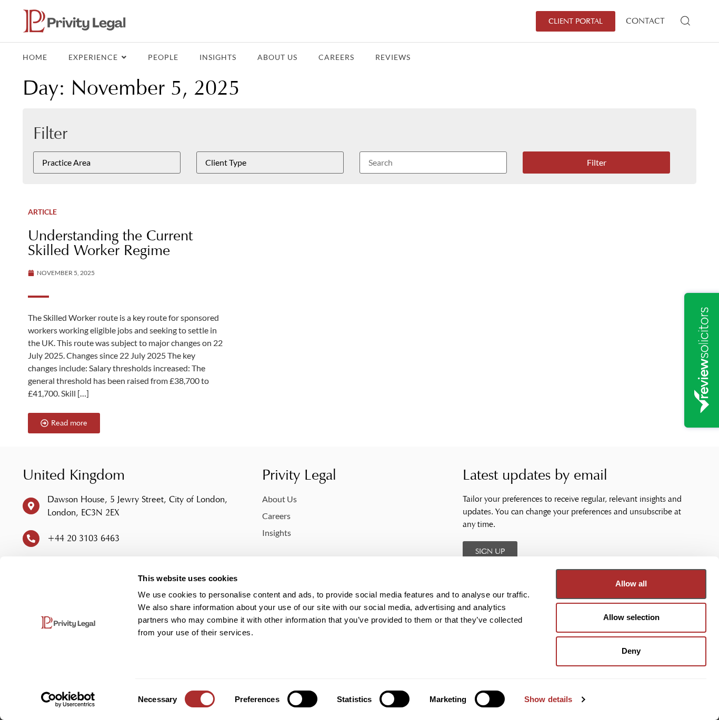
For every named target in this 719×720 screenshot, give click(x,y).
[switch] (302, 699)
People (163, 57)
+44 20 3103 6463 (83, 538)
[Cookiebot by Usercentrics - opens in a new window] (68, 699)
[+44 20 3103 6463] (31, 538)
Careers (336, 57)
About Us (277, 57)
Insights (217, 57)
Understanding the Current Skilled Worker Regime (110, 242)
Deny (631, 650)
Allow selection (631, 617)
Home (35, 57)
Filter (596, 162)
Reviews (393, 57)
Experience (94, 57)
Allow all (631, 583)
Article (42, 211)
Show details (548, 699)
